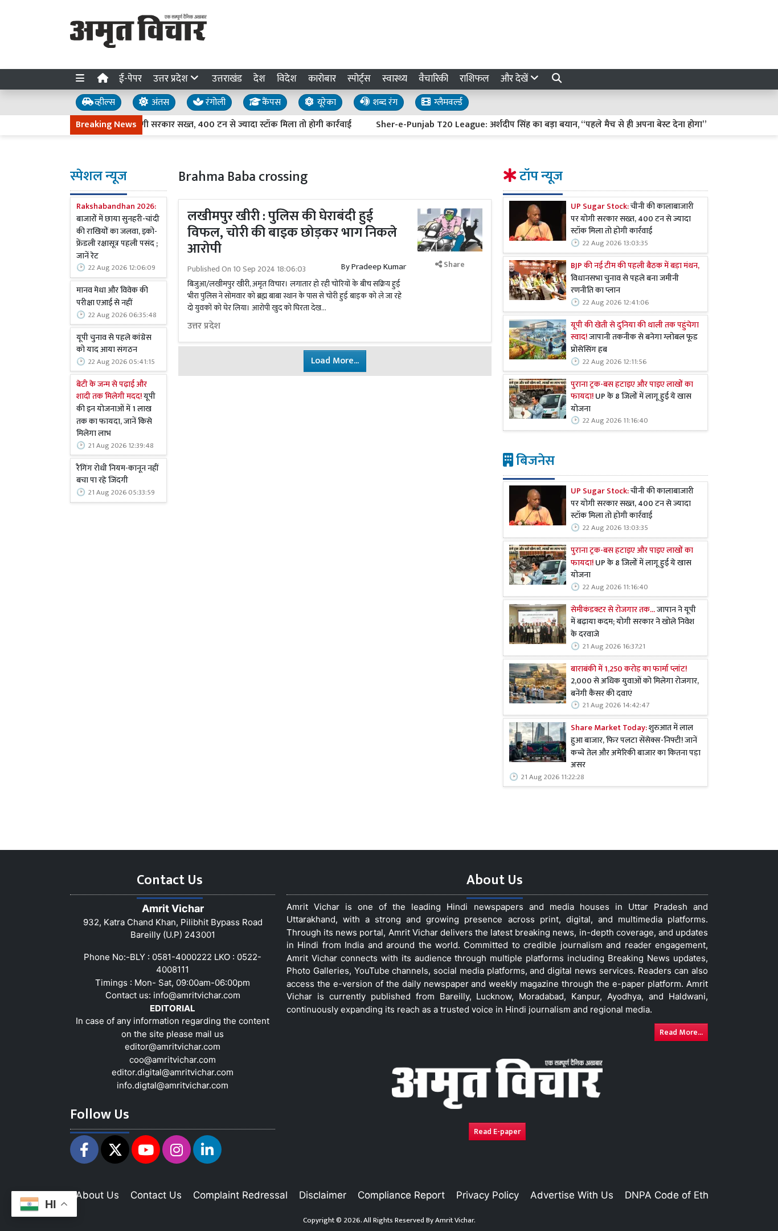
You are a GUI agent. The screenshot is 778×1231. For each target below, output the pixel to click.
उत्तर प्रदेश (203, 326)
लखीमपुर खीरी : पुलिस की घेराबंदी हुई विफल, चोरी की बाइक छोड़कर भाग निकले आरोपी (292, 233)
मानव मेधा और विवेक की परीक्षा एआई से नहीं (112, 297)
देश (259, 79)
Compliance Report (401, 1195)
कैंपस (270, 102)
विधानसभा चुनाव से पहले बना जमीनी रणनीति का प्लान (635, 278)
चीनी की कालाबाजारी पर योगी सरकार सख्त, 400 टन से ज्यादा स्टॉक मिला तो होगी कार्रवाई (632, 219)
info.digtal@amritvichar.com (172, 1085)
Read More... (681, 1032)
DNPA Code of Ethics (673, 1195)
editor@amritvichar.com (172, 1046)
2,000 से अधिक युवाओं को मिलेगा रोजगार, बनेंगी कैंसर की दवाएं (635, 681)
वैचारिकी (433, 79)
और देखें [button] (515, 79)
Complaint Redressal (240, 1195)
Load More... (335, 361)
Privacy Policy (487, 1195)
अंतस (159, 102)
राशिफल (474, 79)
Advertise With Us (571, 1195)
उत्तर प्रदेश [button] (171, 79)
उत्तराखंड (227, 79)
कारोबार (322, 79)
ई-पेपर (130, 79)
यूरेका (325, 102)
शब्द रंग (384, 102)
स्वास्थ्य (394, 79)
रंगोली (214, 102)
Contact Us (156, 1195)
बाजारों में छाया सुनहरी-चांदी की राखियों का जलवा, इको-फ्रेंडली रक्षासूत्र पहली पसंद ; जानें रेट (117, 231)
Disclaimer (322, 1195)
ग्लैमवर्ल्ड (447, 102)
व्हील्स (103, 102)
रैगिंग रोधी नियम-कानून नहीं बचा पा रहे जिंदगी (117, 475)
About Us (97, 1195)
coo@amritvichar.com (172, 1059)
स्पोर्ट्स (359, 79)
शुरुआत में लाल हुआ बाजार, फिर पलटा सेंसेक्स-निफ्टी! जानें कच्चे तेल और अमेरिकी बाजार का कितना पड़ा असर (636, 746)
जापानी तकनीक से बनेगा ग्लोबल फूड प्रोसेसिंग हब (635, 338)
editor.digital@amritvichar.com (173, 1072)
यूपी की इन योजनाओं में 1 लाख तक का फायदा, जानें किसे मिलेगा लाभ (115, 409)
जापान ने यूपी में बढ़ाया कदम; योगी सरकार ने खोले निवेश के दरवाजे (633, 622)
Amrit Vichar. (455, 1220)
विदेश (287, 79)
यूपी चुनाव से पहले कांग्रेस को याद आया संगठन (113, 343)
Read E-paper (497, 1131)
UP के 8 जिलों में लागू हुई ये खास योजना (632, 397)
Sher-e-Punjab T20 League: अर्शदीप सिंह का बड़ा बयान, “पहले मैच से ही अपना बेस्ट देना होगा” (518, 125)
